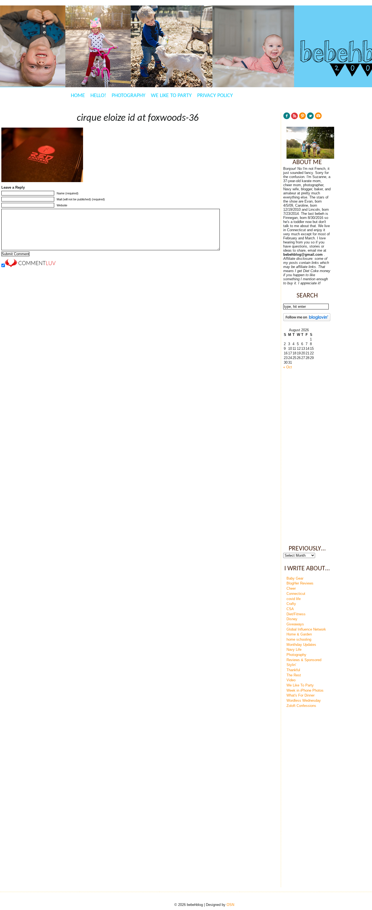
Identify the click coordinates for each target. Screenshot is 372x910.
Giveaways (295, 624)
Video (290, 680)
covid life (293, 599)
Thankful (293, 670)
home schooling (298, 639)
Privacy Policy (215, 95)
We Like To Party (171, 95)
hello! (98, 95)
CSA (290, 609)
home (78, 95)
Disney (291, 619)
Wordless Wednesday (303, 700)
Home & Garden (299, 634)
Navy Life (293, 649)
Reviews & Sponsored (303, 660)
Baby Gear (294, 578)
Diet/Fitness (296, 614)
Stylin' (291, 665)
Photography (128, 95)
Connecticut (295, 594)
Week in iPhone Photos (305, 690)
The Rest (293, 675)
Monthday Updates (301, 645)
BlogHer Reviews (299, 583)
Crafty (291, 604)
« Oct (287, 367)
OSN (230, 905)
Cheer (291, 588)
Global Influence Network (306, 629)
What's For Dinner (300, 695)
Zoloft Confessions (301, 706)
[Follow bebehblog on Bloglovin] (306, 320)
